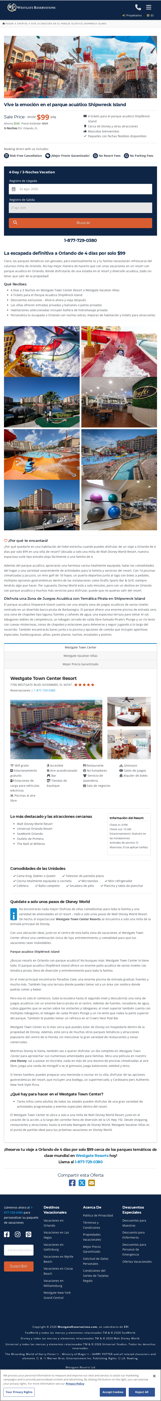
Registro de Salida (22, 200)
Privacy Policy (75, 1383)
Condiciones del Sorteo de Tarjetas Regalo (96, 1276)
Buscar (83, 222)
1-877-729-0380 (44, 690)
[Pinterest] (28, 1234)
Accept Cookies (113, 1392)
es (151, 15)
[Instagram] (17, 1234)
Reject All (141, 1392)
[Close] (154, 1376)
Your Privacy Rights (19, 1392)
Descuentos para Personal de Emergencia (134, 1250)
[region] (80, 1385)
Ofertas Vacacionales (137, 1262)
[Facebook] (6, 1234)
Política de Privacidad (98, 1215)
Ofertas (22, 23)
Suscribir (18, 1266)
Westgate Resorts (92, 1155)
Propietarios (133, 15)
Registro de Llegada (23, 181)
